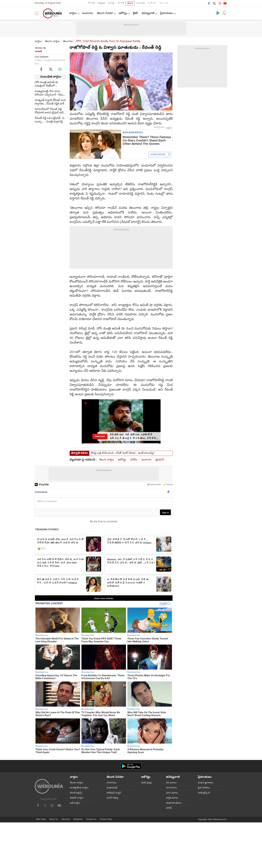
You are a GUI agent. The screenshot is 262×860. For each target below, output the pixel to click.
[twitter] (214, 3)
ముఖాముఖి (112, 787)
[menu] (38, 13)
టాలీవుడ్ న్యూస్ (114, 793)
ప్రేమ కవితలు (204, 787)
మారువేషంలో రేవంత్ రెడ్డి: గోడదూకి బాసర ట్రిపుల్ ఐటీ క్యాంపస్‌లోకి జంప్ (49, 110)
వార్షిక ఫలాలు (172, 798)
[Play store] (218, 13)
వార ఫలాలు (171, 787)
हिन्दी (91, 3)
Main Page (41, 819)
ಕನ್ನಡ (152, 3)
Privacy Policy (106, 819)
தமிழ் (111, 3)
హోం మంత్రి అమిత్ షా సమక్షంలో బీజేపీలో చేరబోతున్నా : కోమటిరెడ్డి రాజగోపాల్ (48, 84)
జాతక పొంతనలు (173, 803)
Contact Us (91, 819)
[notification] (224, 13)
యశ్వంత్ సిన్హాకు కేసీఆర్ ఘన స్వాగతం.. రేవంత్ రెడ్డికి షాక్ (50, 102)
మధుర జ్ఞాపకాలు (205, 782)
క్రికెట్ (135, 13)
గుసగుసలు (112, 782)
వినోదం (133, 460)
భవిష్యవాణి (148, 13)
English (101, 3)
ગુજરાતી (163, 3)
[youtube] (225, 3)
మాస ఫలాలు (172, 793)
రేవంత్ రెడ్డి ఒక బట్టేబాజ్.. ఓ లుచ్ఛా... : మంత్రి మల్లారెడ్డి (49, 119)
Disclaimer (78, 819)
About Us (53, 819)
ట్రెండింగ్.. (160, 460)
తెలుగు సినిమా (105, 13)
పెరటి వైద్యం (146, 782)
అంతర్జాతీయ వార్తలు (79, 787)
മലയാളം (140, 3)
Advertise (65, 819)
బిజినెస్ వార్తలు (77, 798)
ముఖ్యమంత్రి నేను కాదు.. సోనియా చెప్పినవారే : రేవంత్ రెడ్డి (50, 93)
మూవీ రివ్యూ (112, 798)
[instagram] (219, 3)
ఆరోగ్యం (123, 13)
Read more (100, 436)
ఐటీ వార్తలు (75, 803)
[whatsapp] (60, 69)
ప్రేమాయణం (166, 13)
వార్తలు (73, 13)
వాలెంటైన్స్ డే (204, 793)
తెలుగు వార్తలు (52, 41)
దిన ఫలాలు (171, 782)
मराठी (121, 3)
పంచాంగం (87, 13)
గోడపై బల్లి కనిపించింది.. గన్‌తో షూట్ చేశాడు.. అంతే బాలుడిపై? (123, 453)
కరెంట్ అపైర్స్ (76, 793)
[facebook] (209, 3)
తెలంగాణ (68, 41)
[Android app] (131, 766)
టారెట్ (169, 808)
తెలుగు (130, 3)
